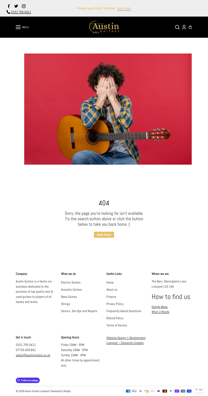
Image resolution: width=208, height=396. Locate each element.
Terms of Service (116, 325)
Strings (65, 304)
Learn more (124, 8)
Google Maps (160, 307)
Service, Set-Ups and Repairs (79, 311)
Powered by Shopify (61, 391)
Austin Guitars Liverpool (37, 391)
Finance (111, 297)
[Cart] (190, 27)
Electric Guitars (71, 282)
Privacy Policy (114, 304)
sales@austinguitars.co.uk (33, 355)
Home (110, 282)
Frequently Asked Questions (123, 311)
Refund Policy (114, 318)
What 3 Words (160, 312)
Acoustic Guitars (71, 290)
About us (111, 290)
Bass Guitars (69, 297)
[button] (177, 27)
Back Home (104, 235)
